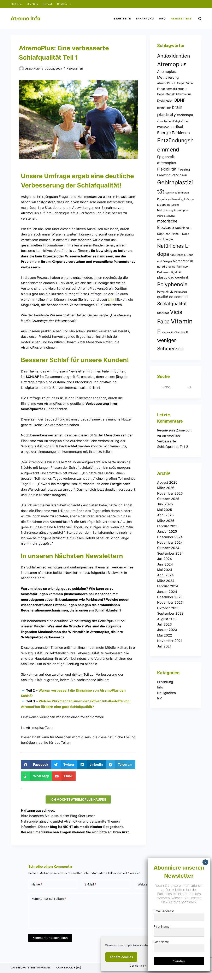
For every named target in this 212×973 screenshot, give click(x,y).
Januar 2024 (167, 592)
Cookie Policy (138, 965)
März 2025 (165, 521)
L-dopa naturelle (168, 204)
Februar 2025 (167, 526)
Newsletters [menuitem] (181, 18)
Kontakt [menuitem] (47, 4)
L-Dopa (189, 199)
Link (111, 299)
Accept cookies (121, 957)
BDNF (180, 100)
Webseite (144, 884)
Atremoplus (172, 64)
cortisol (176, 126)
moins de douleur (166, 216)
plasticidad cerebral (172, 277)
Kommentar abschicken (50, 938)
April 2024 (165, 575)
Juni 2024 (165, 564)
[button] (36, 764)
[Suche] (199, 18)
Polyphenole (172, 284)
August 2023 (167, 619)
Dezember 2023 (170, 597)
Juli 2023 (164, 624)
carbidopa (185, 115)
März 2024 (165, 581)
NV (159, 698)
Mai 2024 (164, 570)
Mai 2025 (164, 510)
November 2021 (169, 641)
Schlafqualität (172, 303)
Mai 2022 (164, 635)
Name (36, 884)
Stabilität (163, 313)
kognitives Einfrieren (177, 192)
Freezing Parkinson (172, 175)
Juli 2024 (164, 559)
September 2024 (170, 553)
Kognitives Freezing (170, 199)
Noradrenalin (183, 261)
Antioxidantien (173, 56)
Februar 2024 (167, 586)
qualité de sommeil (172, 297)
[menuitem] (64, 4)
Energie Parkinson (173, 132)
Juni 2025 (165, 504)
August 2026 (167, 482)
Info (160, 687)
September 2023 (170, 613)
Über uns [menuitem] (32, 4)
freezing (184, 169)
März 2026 (165, 488)
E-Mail (90, 884)
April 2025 (165, 515)
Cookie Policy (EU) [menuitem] (68, 967)
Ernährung (165, 682)
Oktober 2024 (168, 548)
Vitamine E (181, 332)
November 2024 (170, 542)
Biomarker (164, 107)
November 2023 (170, 602)
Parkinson (182, 266)
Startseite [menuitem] (16, 4)
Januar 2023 (167, 630)
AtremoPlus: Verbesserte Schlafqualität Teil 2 (172, 441)
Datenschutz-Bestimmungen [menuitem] (31, 967)
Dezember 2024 (170, 537)
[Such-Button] (190, 387)
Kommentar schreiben (48, 899)
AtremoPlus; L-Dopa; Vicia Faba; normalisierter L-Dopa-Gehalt (175, 88)
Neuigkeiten (75, 68)
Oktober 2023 (168, 608)
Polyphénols (165, 291)
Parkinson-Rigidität (169, 272)
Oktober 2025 (168, 499)
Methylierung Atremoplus (172, 210)
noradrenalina (166, 266)
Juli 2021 (164, 646)
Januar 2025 (167, 531)
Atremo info (25, 18)
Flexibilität (167, 169)
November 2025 (170, 493)
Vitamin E (167, 332)
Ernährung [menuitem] (145, 18)
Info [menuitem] (162, 18)
